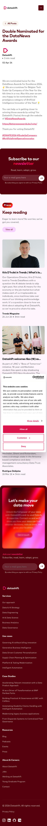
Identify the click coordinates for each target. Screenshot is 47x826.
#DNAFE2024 (9, 135)
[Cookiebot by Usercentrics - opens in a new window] (33, 377)
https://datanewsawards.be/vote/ (19, 124)
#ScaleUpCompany (27, 135)
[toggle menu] (41, 7)
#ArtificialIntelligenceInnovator (18, 139)
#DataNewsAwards (15, 119)
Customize (22, 438)
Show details (33, 421)
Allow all (23, 429)
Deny (23, 446)
